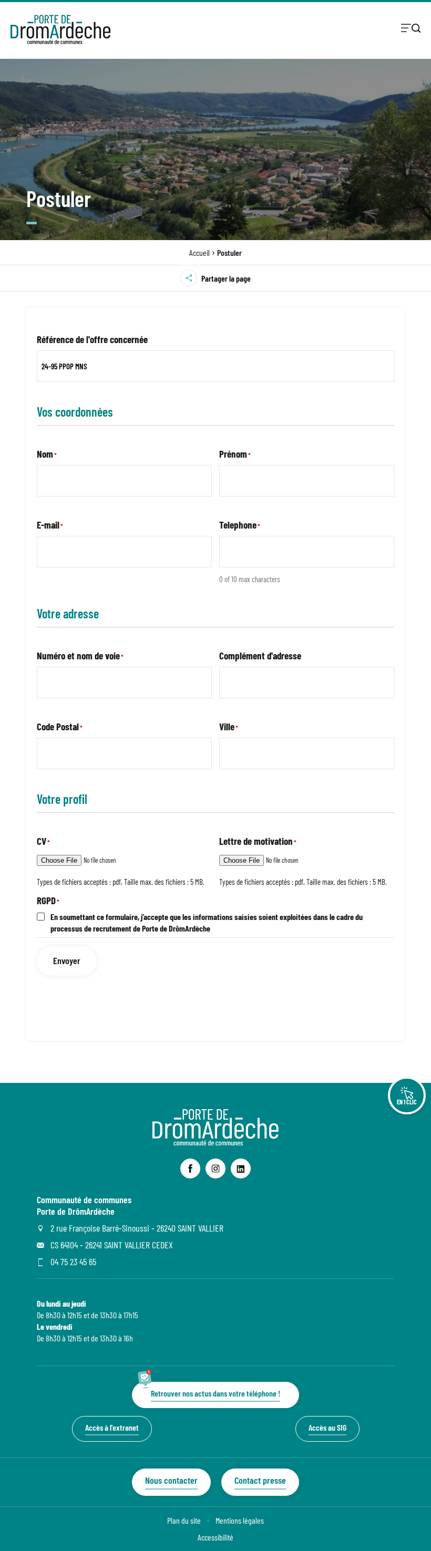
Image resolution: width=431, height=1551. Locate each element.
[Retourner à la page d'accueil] (60, 29)
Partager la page (226, 278)
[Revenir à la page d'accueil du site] (215, 1142)
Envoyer (66, 960)
